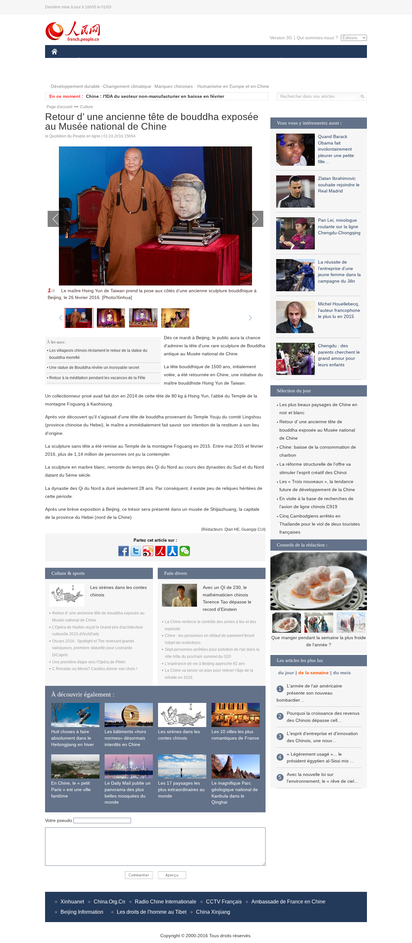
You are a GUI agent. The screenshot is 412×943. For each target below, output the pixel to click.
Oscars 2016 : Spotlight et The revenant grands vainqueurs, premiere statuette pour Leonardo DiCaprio (93, 648)
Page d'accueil (59, 107)
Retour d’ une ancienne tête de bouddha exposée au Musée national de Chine (317, 429)
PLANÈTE (278, 60)
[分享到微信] (185, 551)
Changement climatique (127, 86)
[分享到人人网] (172, 551)
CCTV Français (224, 901)
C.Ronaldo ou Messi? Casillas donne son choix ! (94, 669)
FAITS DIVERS (242, 60)
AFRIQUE (148, 60)
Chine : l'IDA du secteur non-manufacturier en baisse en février (155, 96)
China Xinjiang (213, 912)
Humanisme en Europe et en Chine (233, 86)
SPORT (304, 60)
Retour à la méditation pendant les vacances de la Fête (97, 378)
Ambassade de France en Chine (288, 901)
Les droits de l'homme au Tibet (151, 912)
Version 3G (281, 37)
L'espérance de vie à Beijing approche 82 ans (205, 663)
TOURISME (332, 60)
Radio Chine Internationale (165, 901)
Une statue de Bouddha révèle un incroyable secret (94, 367)
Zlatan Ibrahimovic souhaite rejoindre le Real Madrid (339, 184)
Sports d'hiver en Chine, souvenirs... (319, 637)
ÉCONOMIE (91, 60)
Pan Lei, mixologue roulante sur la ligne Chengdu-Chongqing (339, 226)
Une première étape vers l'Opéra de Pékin (89, 662)
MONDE (121, 60)
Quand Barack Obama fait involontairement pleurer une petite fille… (336, 149)
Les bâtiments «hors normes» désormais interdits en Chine (125, 738)
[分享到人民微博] (160, 551)
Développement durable (75, 86)
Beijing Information (82, 912)
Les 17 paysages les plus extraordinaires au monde (181, 789)
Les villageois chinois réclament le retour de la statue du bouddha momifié (98, 354)
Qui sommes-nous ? (317, 37)
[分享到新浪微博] (148, 551)
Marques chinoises (173, 86)
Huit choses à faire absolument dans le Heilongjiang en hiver (72, 738)
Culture (86, 107)
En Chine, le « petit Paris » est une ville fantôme (71, 789)
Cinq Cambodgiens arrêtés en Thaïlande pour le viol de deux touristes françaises (319, 524)
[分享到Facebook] (123, 551)
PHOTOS (65, 73)
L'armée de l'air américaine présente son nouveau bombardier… (309, 692)
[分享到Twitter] (136, 551)
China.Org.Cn (109, 901)
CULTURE (207, 60)
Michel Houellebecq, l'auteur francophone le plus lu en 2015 (339, 310)
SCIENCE (177, 60)
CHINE (63, 60)
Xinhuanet (72, 901)
